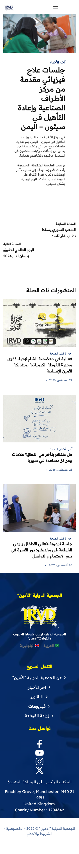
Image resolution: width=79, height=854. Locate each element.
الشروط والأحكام (39, 833)
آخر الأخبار (57, 62)
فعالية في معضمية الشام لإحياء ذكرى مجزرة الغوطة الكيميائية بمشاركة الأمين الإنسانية (39, 365)
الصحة (54, 353)
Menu (55, 8)
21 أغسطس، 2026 (60, 380)
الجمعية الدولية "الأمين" (56, 828)
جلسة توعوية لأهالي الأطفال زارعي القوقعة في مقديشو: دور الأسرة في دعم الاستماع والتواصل (41, 550)
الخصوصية (14, 828)
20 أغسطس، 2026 (60, 565)
